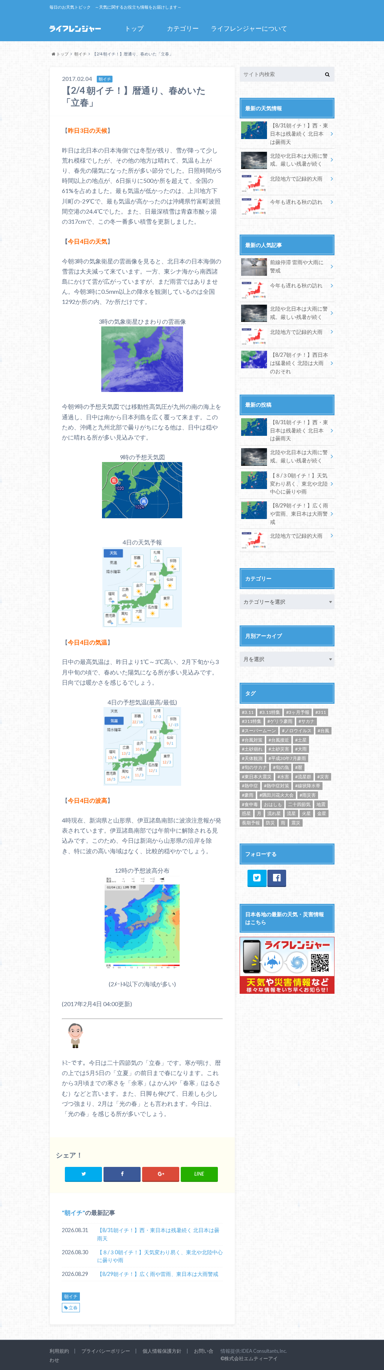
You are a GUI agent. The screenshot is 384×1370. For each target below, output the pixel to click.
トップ (134, 28)
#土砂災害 (278, 749)
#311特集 (251, 721)
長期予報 (251, 823)
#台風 (323, 730)
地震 (321, 804)
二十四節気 (299, 804)
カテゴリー (183, 28)
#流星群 (303, 776)
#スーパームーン (259, 730)
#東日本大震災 (257, 776)
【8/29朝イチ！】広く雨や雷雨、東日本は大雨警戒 (157, 1274)
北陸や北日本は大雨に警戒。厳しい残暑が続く (299, 160)
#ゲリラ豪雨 (279, 721)
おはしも (273, 804)
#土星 (301, 740)
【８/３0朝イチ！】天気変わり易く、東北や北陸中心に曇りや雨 (160, 1256)
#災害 (323, 776)
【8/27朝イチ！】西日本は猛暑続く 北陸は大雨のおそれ (299, 362)
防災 (270, 823)
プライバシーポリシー (105, 1351)
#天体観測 (252, 758)
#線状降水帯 (307, 785)
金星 (321, 813)
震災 (295, 823)
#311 (320, 712)
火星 (306, 813)
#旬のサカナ (254, 767)
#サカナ (306, 721)
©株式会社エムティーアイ (249, 1358)
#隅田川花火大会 (277, 795)
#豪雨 (248, 795)
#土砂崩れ (252, 749)
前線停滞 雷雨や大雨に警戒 (297, 266)
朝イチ (73, 1212)
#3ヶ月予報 (297, 712)
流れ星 (274, 813)
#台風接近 (278, 740)
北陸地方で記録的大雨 (296, 178)
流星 (291, 813)
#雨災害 (308, 795)
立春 (73, 1307)
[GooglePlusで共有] (160, 1174)
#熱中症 (250, 785)
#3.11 (248, 712)
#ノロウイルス (297, 730)
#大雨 (301, 749)
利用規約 (59, 1351)
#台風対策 (252, 740)
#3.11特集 (270, 712)
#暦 (298, 767)
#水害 (283, 776)
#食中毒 (250, 804)
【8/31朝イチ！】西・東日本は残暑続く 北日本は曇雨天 (158, 1234)
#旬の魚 (281, 767)
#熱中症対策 (276, 785)
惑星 (246, 813)
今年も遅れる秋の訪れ (296, 202)
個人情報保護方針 (162, 1351)
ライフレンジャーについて (249, 28)
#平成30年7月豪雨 (287, 758)
